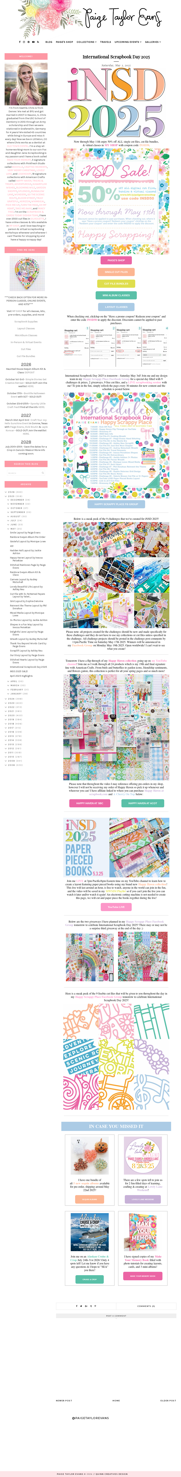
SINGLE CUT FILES (116, 272)
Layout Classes (26, 328)
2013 (11, 744)
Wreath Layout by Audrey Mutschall (29, 639)
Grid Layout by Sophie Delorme (26, 601)
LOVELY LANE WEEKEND (143, 1199)
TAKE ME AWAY (23, 208)
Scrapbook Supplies (26, 321)
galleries (152, 41)
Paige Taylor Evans (70, 1474)
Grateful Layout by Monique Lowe (28, 541)
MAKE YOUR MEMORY (19, 159)
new (78, 1183)
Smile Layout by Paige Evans (25, 532)
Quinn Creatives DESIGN (112, 1474)
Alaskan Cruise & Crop (89, 1258)
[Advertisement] (26, 825)
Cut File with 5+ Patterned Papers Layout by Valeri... (27, 595)
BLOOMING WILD (25, 187)
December (18, 500)
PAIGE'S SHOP (116, 260)
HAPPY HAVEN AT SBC (89, 803)
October (17, 508)
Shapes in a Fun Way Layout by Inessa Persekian (26, 626)
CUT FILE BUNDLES (116, 283)
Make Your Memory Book (143, 1258)
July (14, 520)
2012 (11, 748)
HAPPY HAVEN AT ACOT (143, 803)
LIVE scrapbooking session (144, 382)
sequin (85, 1183)
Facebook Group (82, 645)
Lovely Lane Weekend (149, 1188)
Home (116, 1400)
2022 (12, 707)
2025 (12, 496)
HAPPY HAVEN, (24, 180)
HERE (30, 386)
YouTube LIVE (116, 907)
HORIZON (25, 201)
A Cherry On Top (124, 794)
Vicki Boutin (31, 426)
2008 (12, 765)
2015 (11, 736)
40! (12, 546)
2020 (12, 715)
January (17, 693)
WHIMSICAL (37, 201)
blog (48, 41)
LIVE (79, 881)
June (14, 524)
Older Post (168, 1400)
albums (94, 1183)
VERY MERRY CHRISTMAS (21, 170)
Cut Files (26, 349)
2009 (12, 761)
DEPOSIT (29, 372)
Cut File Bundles (26, 356)
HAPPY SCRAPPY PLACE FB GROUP (116, 504)
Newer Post (64, 1400)
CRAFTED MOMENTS (35, 166)
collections (85, 41)
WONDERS (20, 194)
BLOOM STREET (26, 198)
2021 (11, 711)
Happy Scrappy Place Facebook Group (106, 379)
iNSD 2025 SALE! (19, 671)
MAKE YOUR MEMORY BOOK (142, 1276)
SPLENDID (24, 191)
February (17, 689)
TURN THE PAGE (29, 204)
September (18, 512)
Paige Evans (17, 426)
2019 (11, 719)
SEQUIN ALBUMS (89, 1199)
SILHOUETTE (37, 218)
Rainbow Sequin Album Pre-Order (27, 537)
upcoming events (127, 41)
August (16, 516)
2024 (12, 699)
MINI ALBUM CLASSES (116, 295)
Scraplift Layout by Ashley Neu (26, 650)
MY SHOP (111, 145)
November (18, 504)
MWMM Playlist (116, 891)
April (14, 681)
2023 (12, 703)
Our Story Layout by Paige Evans (27, 655)
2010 (11, 757)
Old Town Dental (18, 146)
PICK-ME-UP (13, 204)
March (15, 685)
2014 (11, 740)
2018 (11, 724)
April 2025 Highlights (21, 676)
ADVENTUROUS (22, 184)
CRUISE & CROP (90, 1279)
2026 (12, 492)
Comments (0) (146, 1306)
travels (105, 41)
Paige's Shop (64, 41)
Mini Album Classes (26, 335)
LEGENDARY (24, 173)
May (14, 529)
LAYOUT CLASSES (116, 307)
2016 (11, 732)
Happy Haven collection (122, 661)
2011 (11, 752)
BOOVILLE (17, 166)
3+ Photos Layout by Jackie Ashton (29, 620)
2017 (11, 728)
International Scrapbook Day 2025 (28, 667)
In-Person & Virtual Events (26, 342)
